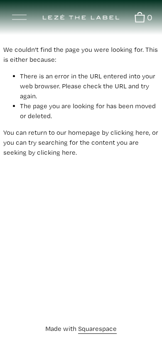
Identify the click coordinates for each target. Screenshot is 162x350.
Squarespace (97, 329)
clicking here (129, 132)
